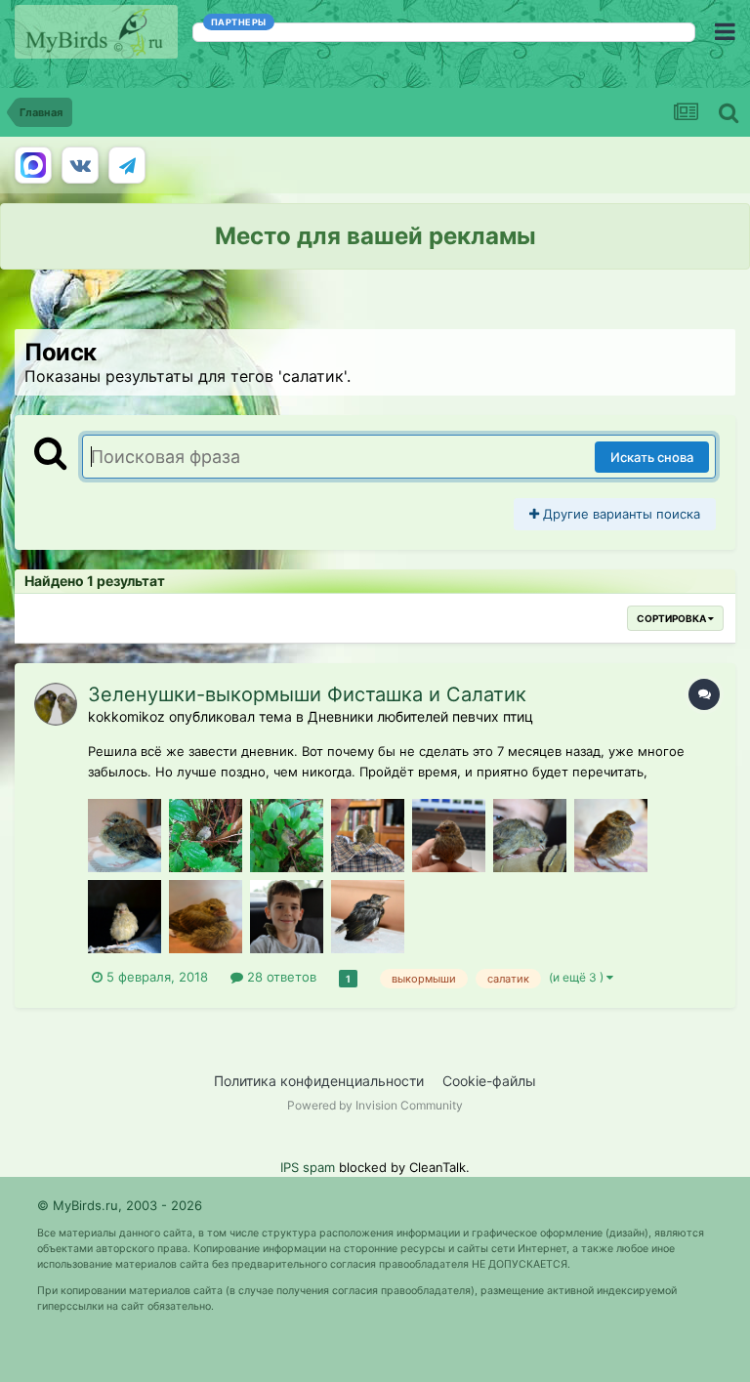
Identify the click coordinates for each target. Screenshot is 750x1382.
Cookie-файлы (489, 1080)
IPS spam (307, 1167)
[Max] (33, 165)
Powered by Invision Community (375, 1105)
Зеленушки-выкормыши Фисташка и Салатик (307, 694)
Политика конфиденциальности (319, 1080)
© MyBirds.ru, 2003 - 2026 (119, 1205)
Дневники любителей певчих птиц (420, 716)
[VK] (80, 165)
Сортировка (672, 618)
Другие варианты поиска (619, 514)
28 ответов (279, 976)
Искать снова (651, 457)
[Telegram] (127, 165)
